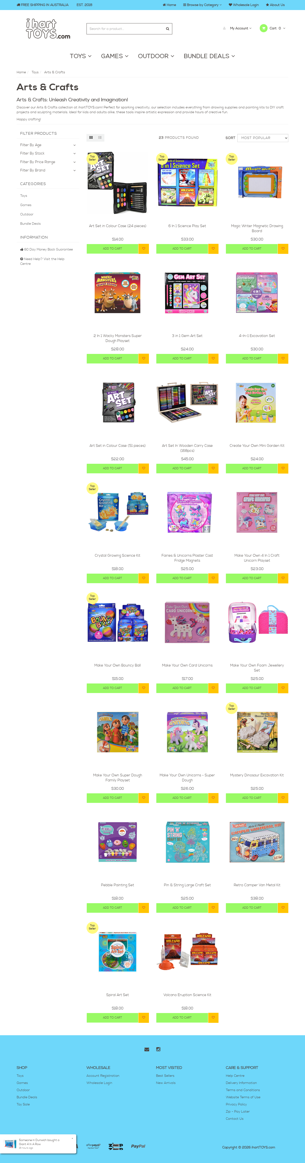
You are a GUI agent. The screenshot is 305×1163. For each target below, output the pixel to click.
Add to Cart (112, 249)
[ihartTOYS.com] (48, 28)
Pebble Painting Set (117, 885)
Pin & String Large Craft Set (187, 885)
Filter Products (38, 134)
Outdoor (26, 214)
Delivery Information (241, 1083)
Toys (23, 196)
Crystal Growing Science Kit (117, 555)
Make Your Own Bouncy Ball (117, 665)
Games (25, 205)
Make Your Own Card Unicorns (187, 665)
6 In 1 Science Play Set (187, 226)
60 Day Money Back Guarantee (48, 249)
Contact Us (235, 1119)
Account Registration (102, 1076)
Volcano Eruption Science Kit (187, 995)
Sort (230, 138)
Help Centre (235, 1076)
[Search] (167, 28)
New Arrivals (166, 1083)
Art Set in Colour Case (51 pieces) (118, 445)
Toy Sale (23, 1104)
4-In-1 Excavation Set (257, 336)
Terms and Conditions (243, 1090)
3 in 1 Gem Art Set (187, 336)
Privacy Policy (236, 1104)
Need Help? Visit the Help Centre (42, 261)
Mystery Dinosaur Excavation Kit (257, 775)
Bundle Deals (30, 224)
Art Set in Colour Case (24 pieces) (117, 226)
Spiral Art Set (117, 995)
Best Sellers (165, 1076)
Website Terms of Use (243, 1097)
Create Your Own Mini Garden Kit (257, 445)
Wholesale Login (99, 1083)
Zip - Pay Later (238, 1112)
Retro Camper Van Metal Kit (257, 885)
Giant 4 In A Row (30, 1144)
